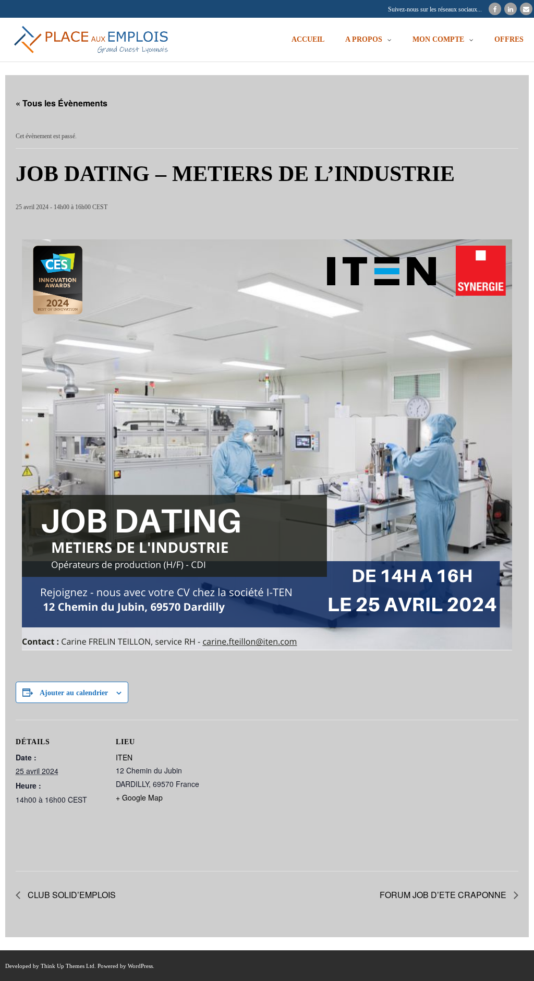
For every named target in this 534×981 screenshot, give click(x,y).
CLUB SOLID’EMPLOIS (71, 895)
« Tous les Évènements (61, 103)
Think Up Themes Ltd (67, 966)
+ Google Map (139, 797)
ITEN (124, 757)
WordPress (140, 966)
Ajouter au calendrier (74, 693)
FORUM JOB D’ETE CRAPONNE (444, 895)
